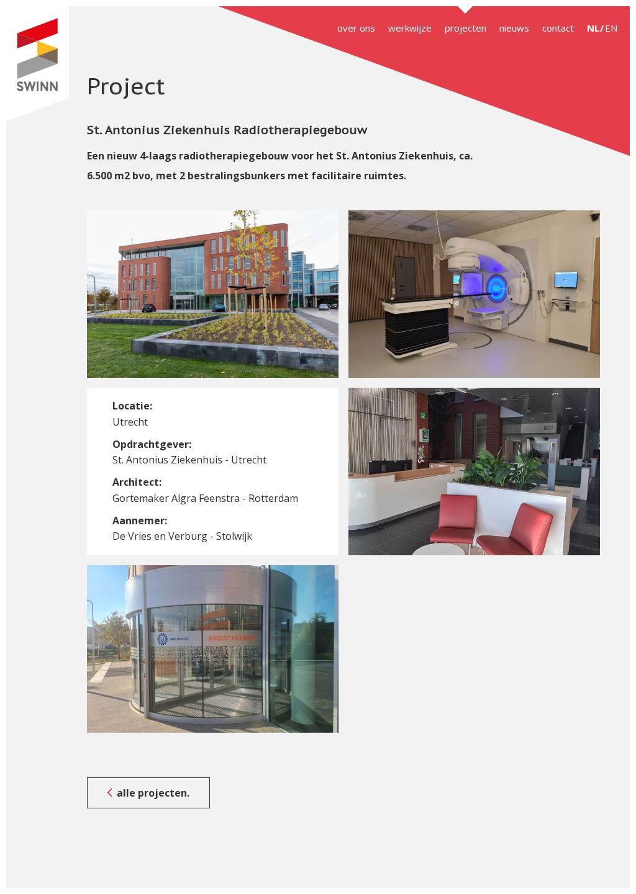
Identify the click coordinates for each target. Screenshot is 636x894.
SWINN (37, 64)
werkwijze (410, 28)
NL (593, 28)
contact (558, 28)
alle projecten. (153, 793)
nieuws (514, 28)
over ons (356, 28)
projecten (465, 28)
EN (611, 28)
